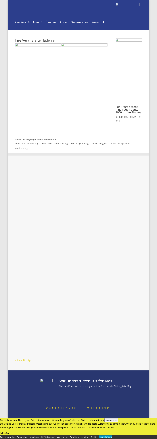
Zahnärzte (20, 22)
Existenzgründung (79, 143)
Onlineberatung (79, 22)
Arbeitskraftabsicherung (26, 143)
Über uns (51, 22)
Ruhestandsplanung (120, 143)
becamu (26, 173)
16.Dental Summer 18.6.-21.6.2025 (40, 168)
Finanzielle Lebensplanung (55, 143)
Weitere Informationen (92, 420)
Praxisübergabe (99, 143)
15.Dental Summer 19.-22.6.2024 (39, 201)
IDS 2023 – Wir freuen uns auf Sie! (40, 330)
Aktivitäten (53, 173)
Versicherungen (22, 148)
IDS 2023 (23, 298)
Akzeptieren (111, 420)
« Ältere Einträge (23, 360)
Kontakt (96, 22)
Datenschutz (61, 407)
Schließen (5, 433)
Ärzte (36, 22)
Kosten (63, 22)
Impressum (98, 407)
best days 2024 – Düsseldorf (36, 266)
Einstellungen (105, 436)
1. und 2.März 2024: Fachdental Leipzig (43, 233)
